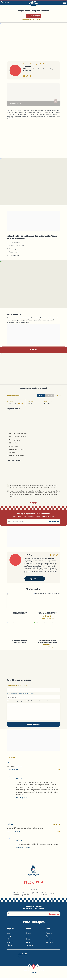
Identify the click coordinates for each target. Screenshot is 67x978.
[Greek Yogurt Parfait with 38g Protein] (20, 630)
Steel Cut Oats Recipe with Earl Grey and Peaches (47, 613)
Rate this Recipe (12, 685)
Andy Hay (27, 66)
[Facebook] (24, 76)
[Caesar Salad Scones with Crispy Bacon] (20, 601)
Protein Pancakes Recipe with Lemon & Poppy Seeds (47, 641)
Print (56, 395)
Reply (58, 769)
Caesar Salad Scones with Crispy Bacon (20, 613)
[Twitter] (42, 882)
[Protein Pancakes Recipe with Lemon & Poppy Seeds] (47, 630)
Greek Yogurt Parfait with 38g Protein (19, 641)
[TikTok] (30, 76)
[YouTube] (37, 882)
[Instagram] (27, 76)
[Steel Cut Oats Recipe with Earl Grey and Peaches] (47, 601)
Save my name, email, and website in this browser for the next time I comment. (32, 701)
